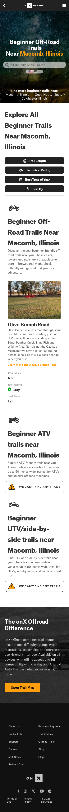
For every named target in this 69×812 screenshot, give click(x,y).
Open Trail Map (22, 687)
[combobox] (37, 65)
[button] (34, 160)
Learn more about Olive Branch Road (34, 343)
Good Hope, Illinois (48, 94)
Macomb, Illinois (17, 94)
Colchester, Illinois (34, 98)
